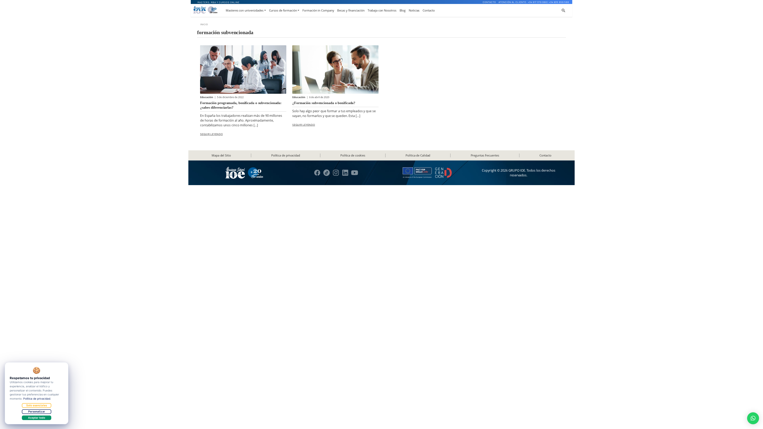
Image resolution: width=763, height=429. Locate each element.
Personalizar (36, 411)
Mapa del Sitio (221, 155)
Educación (207, 97)
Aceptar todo (36, 417)
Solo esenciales (36, 405)
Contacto (489, 2)
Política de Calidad (418, 155)
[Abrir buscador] (563, 10)
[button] (753, 418)
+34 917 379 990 (537, 2)
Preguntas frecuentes (485, 155)
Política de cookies (352, 155)
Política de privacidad (285, 155)
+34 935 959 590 (559, 2)
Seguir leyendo (211, 134)
